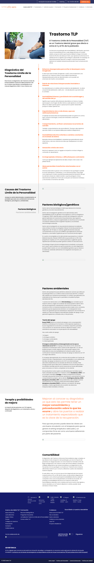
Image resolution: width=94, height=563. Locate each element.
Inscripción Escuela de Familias (47, 1)
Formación (58, 7)
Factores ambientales (26, 212)
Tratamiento (38, 7)
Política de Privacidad (62, 560)
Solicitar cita (85, 2)
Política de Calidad (87, 560)
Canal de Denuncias (75, 560)
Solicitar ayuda (48, 7)
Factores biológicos (27, 209)
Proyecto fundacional (70, 7)
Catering (61, 1)
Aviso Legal (52, 560)
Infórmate (89, 7)
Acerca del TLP (27, 7)
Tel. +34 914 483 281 (73, 1)
